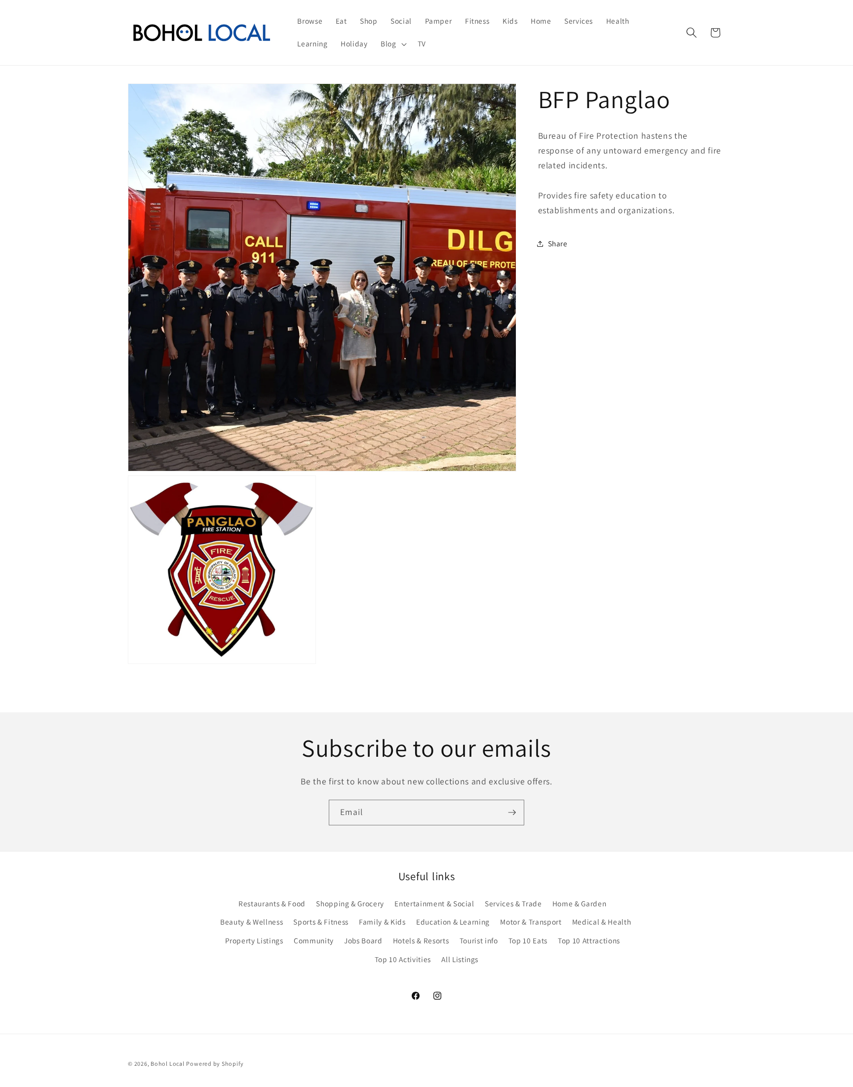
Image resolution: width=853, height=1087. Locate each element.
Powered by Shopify (214, 1063)
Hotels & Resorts (421, 940)
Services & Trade (513, 903)
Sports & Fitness (321, 922)
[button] (392, 44)
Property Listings (254, 940)
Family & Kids (382, 922)
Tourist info (479, 940)
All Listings (459, 959)
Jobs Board (363, 940)
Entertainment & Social (434, 903)
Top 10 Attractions (589, 940)
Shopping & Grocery (350, 903)
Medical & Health (601, 922)
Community (314, 940)
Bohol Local (167, 1063)
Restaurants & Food (272, 903)
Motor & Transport (530, 922)
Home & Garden (579, 903)
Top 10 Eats (527, 940)
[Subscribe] (512, 812)
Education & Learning (453, 922)
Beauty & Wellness (251, 922)
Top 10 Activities (403, 959)
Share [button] (558, 243)
